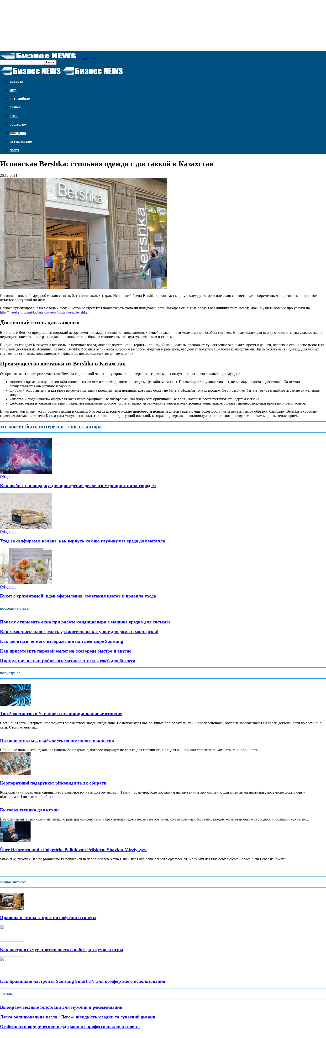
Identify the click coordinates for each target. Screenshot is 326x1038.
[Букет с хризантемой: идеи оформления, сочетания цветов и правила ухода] (26, 582)
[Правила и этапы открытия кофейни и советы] (12, 908)
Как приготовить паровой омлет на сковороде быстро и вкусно (65, 650)
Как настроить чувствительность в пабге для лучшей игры (61, 949)
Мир (13, 90)
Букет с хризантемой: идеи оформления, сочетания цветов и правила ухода (78, 595)
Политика (18, 133)
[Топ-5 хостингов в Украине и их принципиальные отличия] (15, 704)
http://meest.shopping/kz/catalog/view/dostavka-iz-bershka (44, 312)
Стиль (14, 116)
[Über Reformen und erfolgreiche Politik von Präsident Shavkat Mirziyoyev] (15, 840)
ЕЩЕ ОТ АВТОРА (85, 426)
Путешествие (21, 141)
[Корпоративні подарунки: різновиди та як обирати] (15, 774)
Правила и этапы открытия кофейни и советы (48, 917)
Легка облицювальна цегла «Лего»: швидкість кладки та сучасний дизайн (77, 1016)
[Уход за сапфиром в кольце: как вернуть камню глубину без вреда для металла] (26, 527)
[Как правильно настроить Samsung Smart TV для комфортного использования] (12, 972)
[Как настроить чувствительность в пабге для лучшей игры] (12, 940)
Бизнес (15, 107)
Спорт (14, 150)
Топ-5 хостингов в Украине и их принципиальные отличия (61, 713)
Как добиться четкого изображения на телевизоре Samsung (61, 641)
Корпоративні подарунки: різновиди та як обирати (53, 782)
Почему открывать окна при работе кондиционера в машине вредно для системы (85, 621)
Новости (16, 81)
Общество (18, 124)
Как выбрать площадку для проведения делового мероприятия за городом (78, 485)
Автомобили (20, 98)
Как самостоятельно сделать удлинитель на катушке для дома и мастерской (79, 631)
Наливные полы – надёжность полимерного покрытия (57, 740)
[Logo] (31, 75)
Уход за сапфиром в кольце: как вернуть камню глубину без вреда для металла (82, 540)
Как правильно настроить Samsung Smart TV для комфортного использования (82, 981)
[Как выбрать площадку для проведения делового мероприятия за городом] (26, 472)
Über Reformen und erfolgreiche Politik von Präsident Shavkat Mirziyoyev (73, 849)
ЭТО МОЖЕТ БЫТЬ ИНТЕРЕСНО (31, 426)
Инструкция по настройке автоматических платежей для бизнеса (67, 660)
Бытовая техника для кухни (29, 809)
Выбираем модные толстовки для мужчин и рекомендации (61, 1007)
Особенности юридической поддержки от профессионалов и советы (70, 1026)
